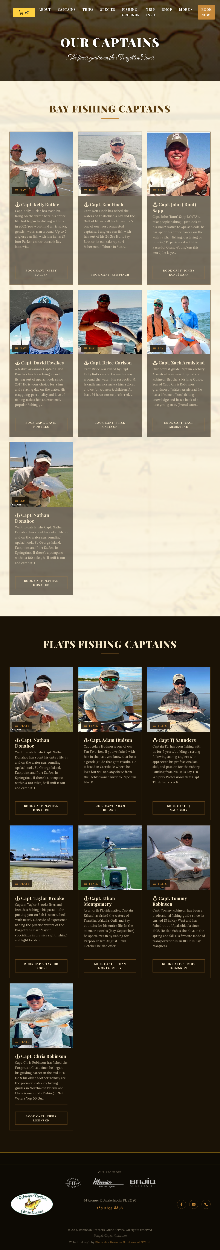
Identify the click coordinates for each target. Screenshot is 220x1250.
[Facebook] (181, 1204)
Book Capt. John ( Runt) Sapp (179, 272)
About (45, 9)
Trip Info (150, 12)
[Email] (193, 1204)
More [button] (184, 9)
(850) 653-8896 (110, 1207)
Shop (167, 9)
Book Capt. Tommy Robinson (178, 966)
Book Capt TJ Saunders (179, 808)
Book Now (206, 12)
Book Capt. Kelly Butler (41, 272)
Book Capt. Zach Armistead (179, 424)
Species (107, 9)
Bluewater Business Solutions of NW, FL (123, 1242)
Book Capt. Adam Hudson (110, 808)
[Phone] (206, 1204)
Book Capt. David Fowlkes (41, 424)
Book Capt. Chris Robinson (41, 1118)
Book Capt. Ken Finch (110, 274)
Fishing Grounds (130, 12)
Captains (67, 9)
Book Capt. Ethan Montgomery (110, 966)
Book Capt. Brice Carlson (110, 424)
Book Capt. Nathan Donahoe (41, 583)
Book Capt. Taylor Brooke (41, 966)
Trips (87, 9)
